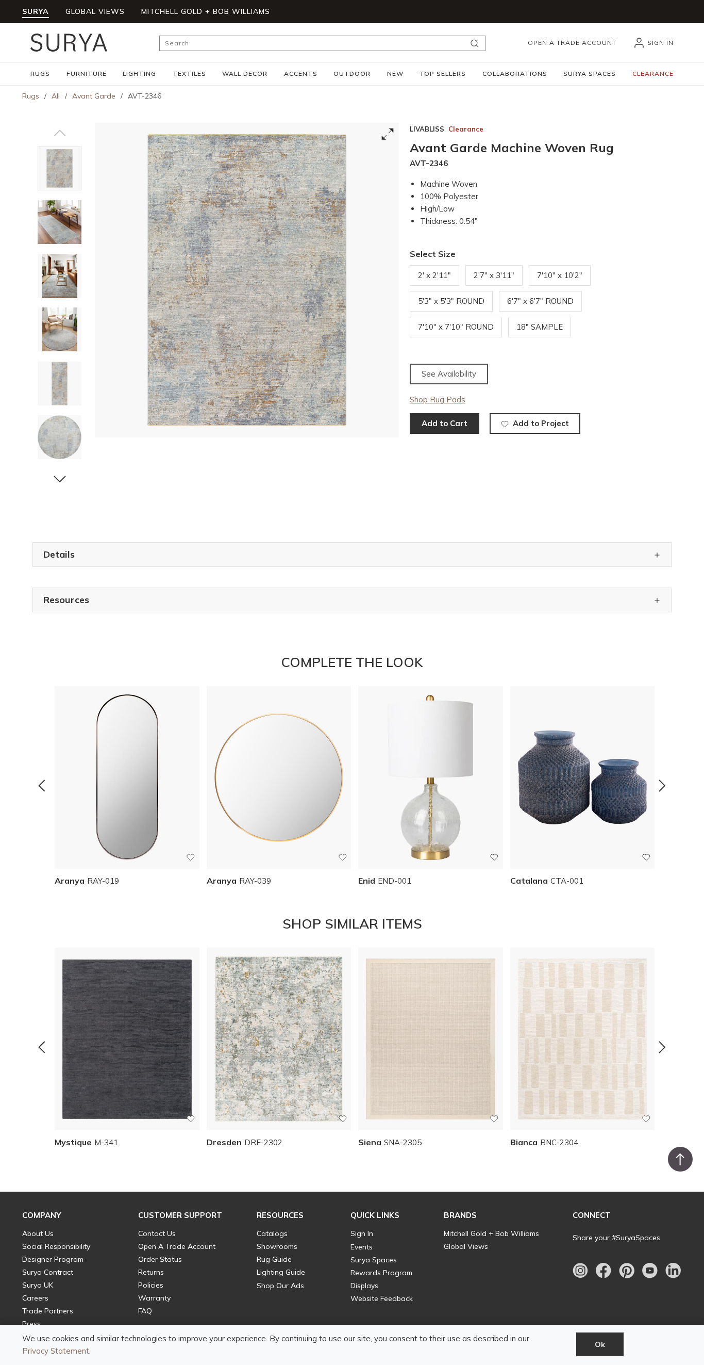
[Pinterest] (626, 1270)
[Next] (662, 785)
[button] (40, 73)
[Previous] (42, 785)
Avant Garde (93, 96)
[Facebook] (603, 1270)
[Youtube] (650, 1270)
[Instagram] (580, 1270)
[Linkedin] (673, 1270)
